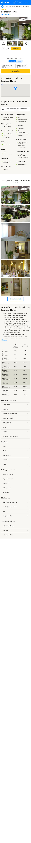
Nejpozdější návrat (21, 65)
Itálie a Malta (12, 6)
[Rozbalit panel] (27, 405)
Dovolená (12, 61)
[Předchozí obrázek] (2, 28)
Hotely (19, 61)
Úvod (6, 6)
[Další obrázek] (29, 28)
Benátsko (18, 6)
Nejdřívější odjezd (7, 65)
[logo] (5, 2)
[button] (15, 88)
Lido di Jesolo (25, 6)
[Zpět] (2, 6)
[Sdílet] (8, 48)
